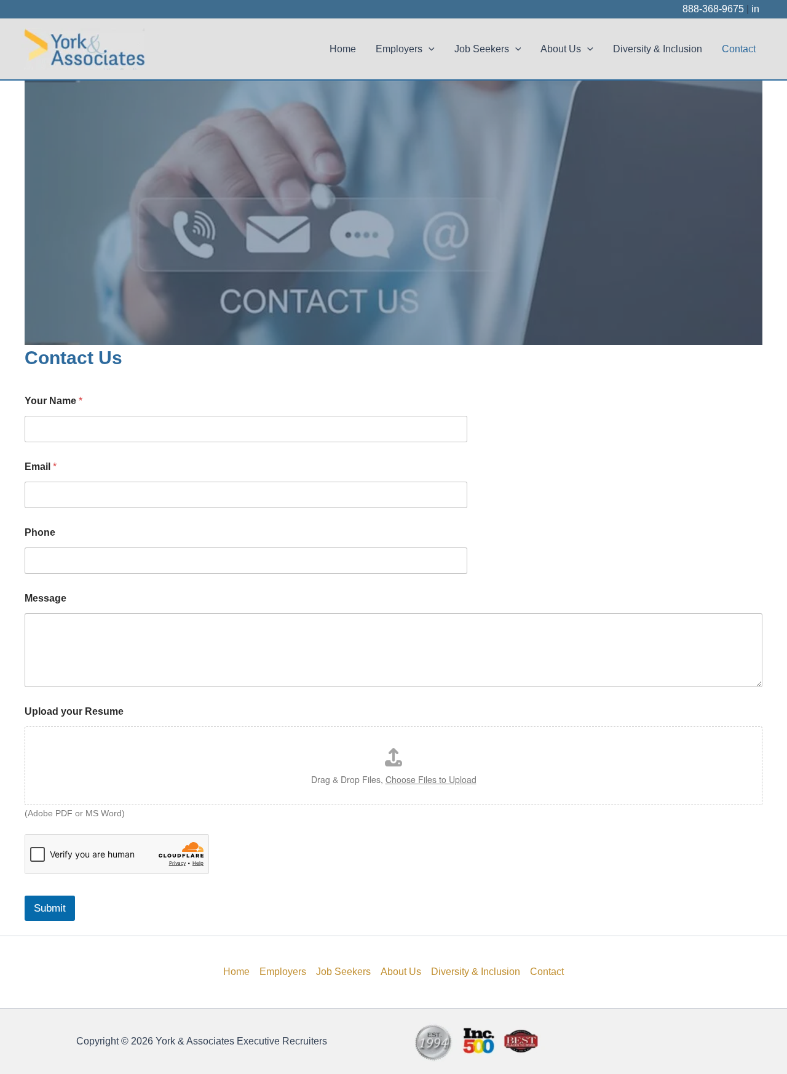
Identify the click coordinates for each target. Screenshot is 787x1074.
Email (41, 466)
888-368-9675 (713, 9)
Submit (50, 908)
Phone (40, 532)
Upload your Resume (74, 711)
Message (45, 598)
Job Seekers (481, 49)
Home (343, 49)
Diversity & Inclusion (657, 49)
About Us (560, 49)
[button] (428, 49)
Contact (739, 49)
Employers (399, 49)
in (755, 9)
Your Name (53, 401)
